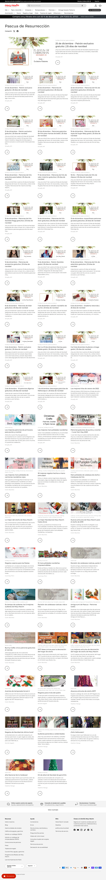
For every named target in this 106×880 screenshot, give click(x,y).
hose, (50, 690)
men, (53, 690)
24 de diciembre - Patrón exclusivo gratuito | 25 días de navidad (18, 89)
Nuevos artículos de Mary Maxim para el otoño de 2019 (85, 521)
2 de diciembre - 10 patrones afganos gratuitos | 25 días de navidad (19, 390)
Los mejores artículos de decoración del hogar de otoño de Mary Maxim (85, 650)
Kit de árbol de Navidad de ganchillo (52, 775)
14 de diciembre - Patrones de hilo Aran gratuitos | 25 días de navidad (51, 220)
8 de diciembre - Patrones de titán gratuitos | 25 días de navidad (18, 307)
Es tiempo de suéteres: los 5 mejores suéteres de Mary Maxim (19, 606)
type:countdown (70, 40)
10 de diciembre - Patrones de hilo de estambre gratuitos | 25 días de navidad (85, 264)
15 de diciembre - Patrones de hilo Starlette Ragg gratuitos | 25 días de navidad (19, 221)
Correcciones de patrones (13, 842)
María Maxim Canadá (61, 822)
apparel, (40, 729)
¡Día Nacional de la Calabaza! (16, 775)
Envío (32, 825)
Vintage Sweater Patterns (66, 10)
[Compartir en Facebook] (17, 31)
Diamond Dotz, (79, 470)
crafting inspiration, (43, 517)
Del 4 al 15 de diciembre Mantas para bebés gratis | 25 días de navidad (52, 348)
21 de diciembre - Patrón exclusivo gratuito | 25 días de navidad (18, 132)
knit (94, 427)
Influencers (57, 13)
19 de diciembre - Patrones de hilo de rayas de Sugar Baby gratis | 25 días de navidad (85, 133)
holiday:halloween (75, 729)
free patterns (96, 602)
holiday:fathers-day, (52, 470)
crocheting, (77, 645)
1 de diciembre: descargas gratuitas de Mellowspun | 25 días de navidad (53, 390)
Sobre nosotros (9, 822)
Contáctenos (34, 822)
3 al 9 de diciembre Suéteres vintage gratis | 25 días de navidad (85, 348)
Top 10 (87, 647)
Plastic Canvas (9, 472)
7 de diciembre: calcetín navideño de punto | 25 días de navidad (52, 307)
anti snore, (41, 688)
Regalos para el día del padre (49, 693)
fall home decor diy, (12, 515)
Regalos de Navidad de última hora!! (19, 732)
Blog (6, 825)
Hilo (6, 10)
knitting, (96, 515)
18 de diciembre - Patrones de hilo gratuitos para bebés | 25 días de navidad (18, 177)
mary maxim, (41, 647)
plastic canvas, (94, 470)
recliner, (57, 690)
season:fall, (86, 517)
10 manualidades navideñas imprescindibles (49, 564)
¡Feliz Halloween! (77, 732)
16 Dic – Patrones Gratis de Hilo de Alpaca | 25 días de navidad (84, 176)
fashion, (7, 602)
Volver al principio (53, 810)
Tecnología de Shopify (20, 874)
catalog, (48, 688)
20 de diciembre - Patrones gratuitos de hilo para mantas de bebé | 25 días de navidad (52, 133)
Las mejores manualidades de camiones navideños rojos (17, 476)
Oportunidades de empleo (13, 828)
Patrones (52, 10)
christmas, (41, 427)
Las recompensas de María (13, 859)
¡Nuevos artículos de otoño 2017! (83, 691)
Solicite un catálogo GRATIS (13, 834)
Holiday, (13, 470)
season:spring (8, 427)
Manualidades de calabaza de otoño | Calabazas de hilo (85, 476)
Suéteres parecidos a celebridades (51, 734)
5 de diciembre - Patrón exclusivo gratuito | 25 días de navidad (18, 348)
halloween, (87, 470)
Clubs (36, 13)
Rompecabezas (40, 10)
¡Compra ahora (49, 1)
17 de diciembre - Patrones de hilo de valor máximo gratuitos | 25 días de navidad (52, 177)
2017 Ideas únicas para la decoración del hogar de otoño (52, 650)
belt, (45, 688)
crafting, (40, 470)
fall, (6, 515)
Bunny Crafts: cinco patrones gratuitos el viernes (20, 649)
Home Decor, (29, 470)
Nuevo (19, 13)
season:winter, (16, 602)
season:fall (73, 472)
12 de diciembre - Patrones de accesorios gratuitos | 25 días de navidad (17, 264)
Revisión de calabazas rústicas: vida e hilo (52, 606)
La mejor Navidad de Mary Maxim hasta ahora (51, 521)
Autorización (9, 13)
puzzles (63, 470)
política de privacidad (62, 828)
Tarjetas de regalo (46, 13)
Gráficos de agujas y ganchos (14, 831)
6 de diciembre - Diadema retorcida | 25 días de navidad (85, 307)
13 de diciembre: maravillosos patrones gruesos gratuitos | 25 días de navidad (86, 220)
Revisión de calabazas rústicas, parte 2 (86, 563)
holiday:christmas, (60, 40)
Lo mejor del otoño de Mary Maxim (18, 520)
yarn (26, 602)
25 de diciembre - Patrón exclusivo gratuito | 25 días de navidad (74, 45)
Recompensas (68, 13)
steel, (61, 690)
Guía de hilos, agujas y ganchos (14, 851)
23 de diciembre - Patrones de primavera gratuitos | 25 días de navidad (50, 90)
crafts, (50, 517)
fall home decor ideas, (52, 645)
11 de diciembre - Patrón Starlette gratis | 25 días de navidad (51, 263)
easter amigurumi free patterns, (84, 602)
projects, (55, 647)
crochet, (73, 427)
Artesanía (28, 10)
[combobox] (56, 5)
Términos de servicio (36, 844)
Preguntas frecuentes (37, 833)
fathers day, (57, 688)
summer (92, 517)
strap (64, 690)
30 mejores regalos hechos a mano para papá (51, 474)
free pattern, (78, 427)
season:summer (75, 386)
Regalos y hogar (28, 13)
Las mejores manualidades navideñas (53, 430)
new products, (28, 515)
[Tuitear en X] (14, 31)
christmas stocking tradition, (52, 515)
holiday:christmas (48, 427)
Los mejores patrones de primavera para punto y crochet (19, 431)
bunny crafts (8, 645)
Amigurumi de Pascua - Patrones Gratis (84, 606)
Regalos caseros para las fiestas (17, 563)
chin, (52, 688)
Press (6, 845)
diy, (82, 645)
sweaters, (22, 602)
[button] (82, 5)
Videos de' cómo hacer (37, 836)
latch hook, (64, 645)
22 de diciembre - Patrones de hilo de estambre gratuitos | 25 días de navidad (85, 90)
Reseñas (58, 825)
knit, (59, 470)
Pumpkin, (56, 602)
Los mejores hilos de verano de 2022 (85, 388)
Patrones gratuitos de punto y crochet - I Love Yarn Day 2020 (86, 431)
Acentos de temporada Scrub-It (17, 691)
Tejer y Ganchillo (16, 10)
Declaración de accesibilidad (39, 847)
